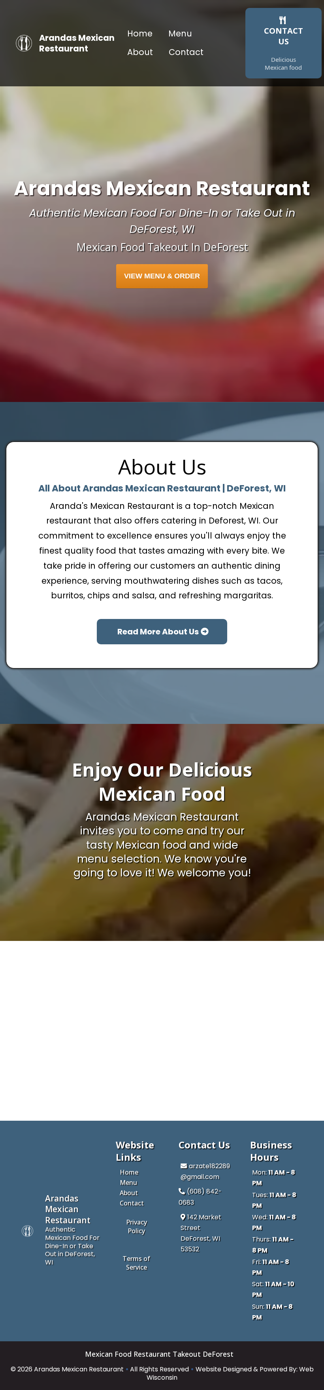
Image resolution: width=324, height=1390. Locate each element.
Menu (180, 33)
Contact (186, 52)
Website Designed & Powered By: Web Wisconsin (230, 1373)
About (140, 52)
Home (140, 33)
